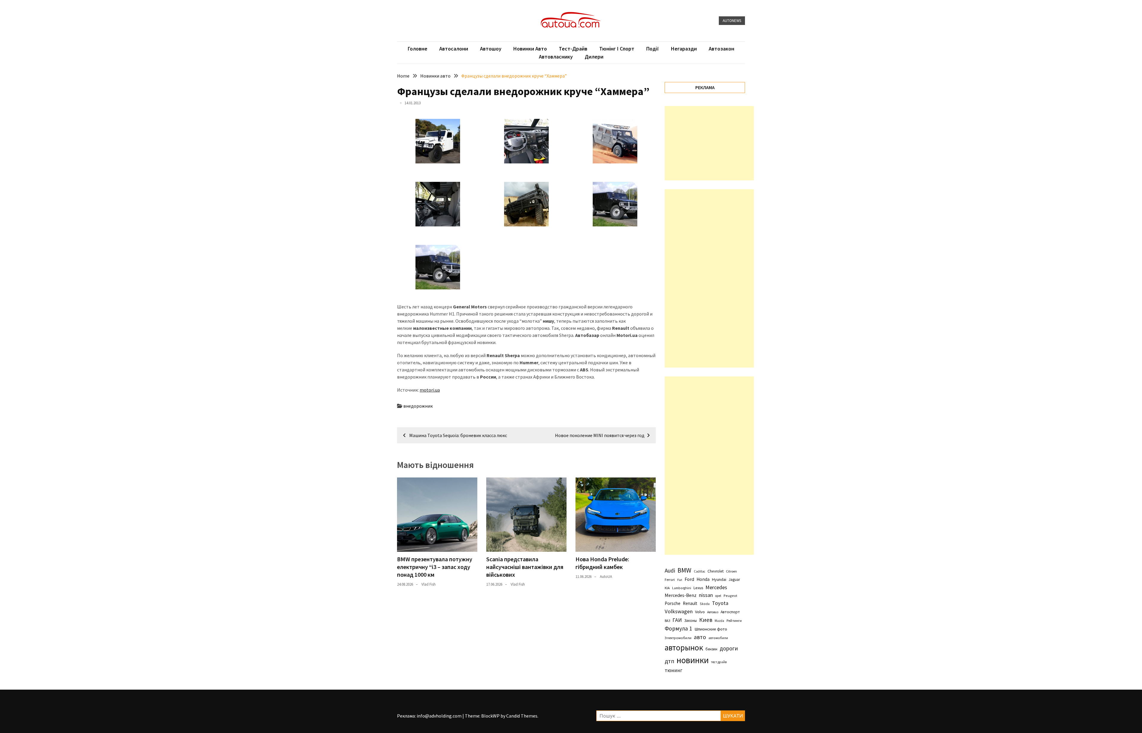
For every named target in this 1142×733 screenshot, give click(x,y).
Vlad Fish (428, 584)
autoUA (606, 576)
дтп (669, 661)
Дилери (594, 56)
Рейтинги (734, 620)
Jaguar (734, 579)
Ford (689, 579)
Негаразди (684, 48)
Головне (417, 48)
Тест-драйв (573, 48)
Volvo (700, 611)
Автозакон (721, 48)
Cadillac (699, 571)
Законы (690, 620)
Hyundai (719, 579)
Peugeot (730, 595)
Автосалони (453, 48)
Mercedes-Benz (681, 595)
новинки (693, 660)
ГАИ (677, 620)
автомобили (718, 638)
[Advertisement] (709, 143)
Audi (670, 570)
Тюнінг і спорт (616, 48)
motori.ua (430, 390)
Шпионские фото (710, 629)
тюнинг (673, 670)
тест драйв (719, 662)
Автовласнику (556, 56)
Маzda (719, 621)
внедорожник (418, 406)
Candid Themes (521, 716)
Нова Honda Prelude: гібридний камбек (602, 562)
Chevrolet (716, 571)
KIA (667, 588)
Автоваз (712, 612)
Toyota (720, 603)
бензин (711, 649)
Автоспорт (730, 611)
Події (652, 48)
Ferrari (670, 579)
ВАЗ (667, 621)
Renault (690, 603)
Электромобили (678, 638)
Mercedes (716, 587)
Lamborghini (681, 588)
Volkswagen (679, 611)
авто (700, 637)
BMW (684, 570)
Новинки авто (530, 48)
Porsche (672, 603)
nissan (706, 595)
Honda (703, 579)
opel (718, 596)
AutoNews (732, 20)
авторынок (684, 647)
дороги (729, 648)
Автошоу (490, 48)
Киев (705, 619)
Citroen (731, 571)
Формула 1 (678, 628)
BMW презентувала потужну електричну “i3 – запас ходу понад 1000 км (434, 566)
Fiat (679, 580)
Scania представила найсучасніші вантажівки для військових (524, 566)
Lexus (698, 587)
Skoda (705, 603)
